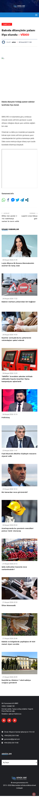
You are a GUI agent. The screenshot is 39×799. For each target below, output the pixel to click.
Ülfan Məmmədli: (9, 605)
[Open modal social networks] (27, 200)
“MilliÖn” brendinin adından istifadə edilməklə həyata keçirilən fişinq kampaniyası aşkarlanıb (17, 378)
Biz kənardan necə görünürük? (15, 492)
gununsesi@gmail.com (12, 739)
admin (14, 42)
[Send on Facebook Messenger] (13, 200)
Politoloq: (6, 417)
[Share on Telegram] (22, 200)
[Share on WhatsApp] (3, 200)
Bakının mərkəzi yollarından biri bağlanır (19, 302)
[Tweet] (17, 200)
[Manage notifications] (34, 794)
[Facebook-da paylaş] (8, 200)
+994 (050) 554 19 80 (11, 735)
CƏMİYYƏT (7, 24)
